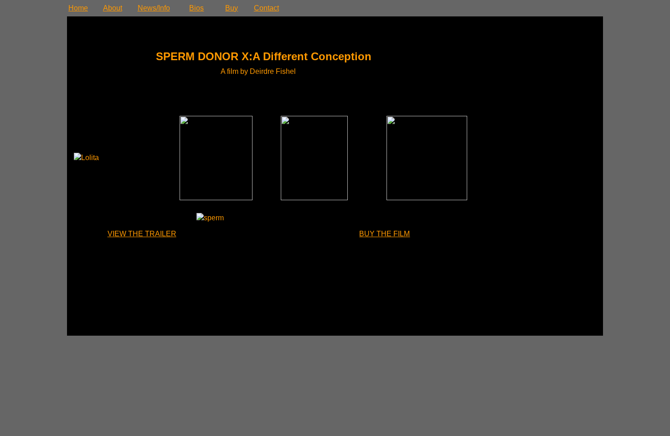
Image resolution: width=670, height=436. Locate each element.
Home (78, 8)
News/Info (154, 8)
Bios (196, 8)
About (112, 8)
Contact (266, 8)
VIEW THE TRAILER (142, 234)
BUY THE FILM (384, 234)
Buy (231, 8)
